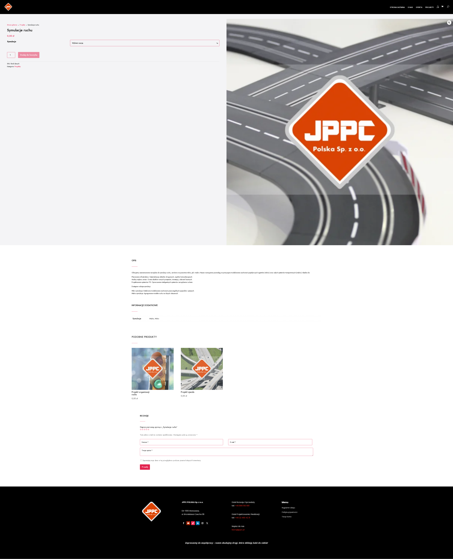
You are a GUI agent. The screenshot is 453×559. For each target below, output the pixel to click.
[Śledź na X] (207, 523)
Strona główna (12, 25)
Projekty (22, 25)
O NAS (410, 7)
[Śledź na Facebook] (183, 523)
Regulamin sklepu (288, 508)
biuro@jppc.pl (238, 529)
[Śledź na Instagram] (202, 523)
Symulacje (11, 41)
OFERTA (419, 7)
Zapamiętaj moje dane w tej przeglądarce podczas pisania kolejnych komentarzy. (172, 460)
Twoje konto (287, 517)
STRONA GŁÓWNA (397, 7)
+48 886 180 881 (242, 505)
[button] (449, 23)
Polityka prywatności (289, 512)
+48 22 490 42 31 (242, 517)
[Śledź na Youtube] (188, 523)
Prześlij (145, 467)
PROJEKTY (429, 7)
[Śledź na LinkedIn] (198, 523)
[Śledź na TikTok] (193, 523)
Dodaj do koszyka (28, 54)
